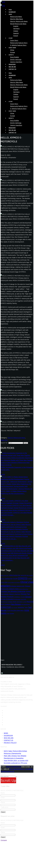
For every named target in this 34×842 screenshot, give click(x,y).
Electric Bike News (16, 19)
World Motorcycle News (18, 24)
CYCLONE (22, 597)
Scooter (15, 607)
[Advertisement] (17, 638)
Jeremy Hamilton (16, 62)
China (12, 50)
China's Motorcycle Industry (14, 582)
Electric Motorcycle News (19, 21)
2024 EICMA (23, 575)
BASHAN (31, 575)
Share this (4, 440)
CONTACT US (12, 69)
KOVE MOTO (20, 602)
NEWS (6, 733)
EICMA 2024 (17, 599)
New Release (16, 604)
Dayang (28, 596)
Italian (15, 31)
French (15, 35)
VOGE (26, 610)
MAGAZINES (12, 64)
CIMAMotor (17, 597)
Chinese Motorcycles (23, 589)
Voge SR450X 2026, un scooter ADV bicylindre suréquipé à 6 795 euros (16, 761)
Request (3, 812)
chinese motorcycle (17, 586)
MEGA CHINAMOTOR (13, 767)
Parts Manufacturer (25, 604)
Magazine (30, 601)
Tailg (26, 607)
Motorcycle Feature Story (18, 43)
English (15, 26)
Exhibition (10, 602)
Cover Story (14, 40)
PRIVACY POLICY (10, 742)
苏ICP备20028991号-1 (17, 769)
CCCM (15, 578)
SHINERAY (21, 607)
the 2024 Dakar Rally (17, 610)
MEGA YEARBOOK (6, 604)
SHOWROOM (12, 12)
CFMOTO (22, 578)
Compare (4, 840)
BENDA (2, 579)
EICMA (3, 599)
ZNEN (8, 613)
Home (10, 9)
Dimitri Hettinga (15, 59)
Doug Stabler (14, 57)
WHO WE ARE (12, 67)
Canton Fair (9, 578)
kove (14, 602)
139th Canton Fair (14, 575)
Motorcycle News (16, 16)
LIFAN (24, 602)
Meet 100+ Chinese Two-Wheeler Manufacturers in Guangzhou (15, 757)
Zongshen (12, 613)
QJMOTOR (6, 607)
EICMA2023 (10, 599)
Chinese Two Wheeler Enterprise (13, 591)
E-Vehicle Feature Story (18, 45)
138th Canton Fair (5, 575)
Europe (12, 52)
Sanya (12, 607)
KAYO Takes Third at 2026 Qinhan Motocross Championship (15, 752)
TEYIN (9, 610)
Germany (16, 28)
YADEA (3, 613)
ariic (28, 575)
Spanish (16, 33)
